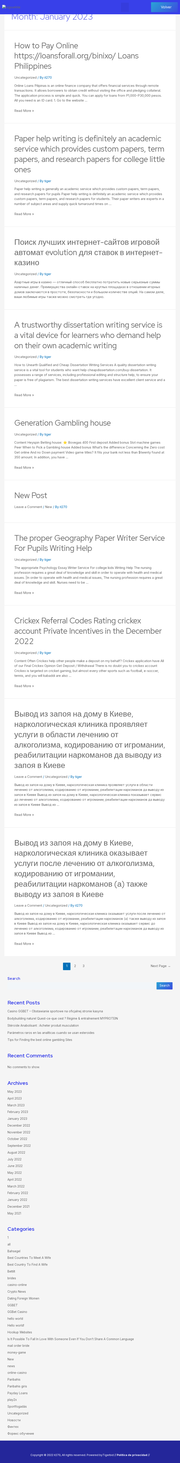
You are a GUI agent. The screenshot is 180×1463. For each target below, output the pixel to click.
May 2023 (14, 1091)
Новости (14, 1420)
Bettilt (11, 1271)
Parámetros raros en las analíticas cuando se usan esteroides (50, 1033)
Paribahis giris (17, 1386)
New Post (30, 495)
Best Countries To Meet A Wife (29, 1258)
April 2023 (14, 1098)
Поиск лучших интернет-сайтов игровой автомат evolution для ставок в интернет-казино (88, 252)
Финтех (12, 1427)
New (48, 507)
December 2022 (18, 1125)
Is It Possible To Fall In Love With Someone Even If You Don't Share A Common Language (70, 1339)
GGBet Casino (17, 1312)
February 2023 (17, 1112)
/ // (132, 1455)
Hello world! (15, 1325)
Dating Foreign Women (23, 1298)
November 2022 (18, 1132)
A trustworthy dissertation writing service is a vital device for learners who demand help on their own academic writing (88, 335)
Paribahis (13, 1379)
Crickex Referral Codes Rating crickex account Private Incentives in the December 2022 (88, 630)
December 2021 (18, 1206)
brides (11, 1278)
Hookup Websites (19, 1332)
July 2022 (14, 1159)
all (9, 1244)
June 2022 (15, 1166)
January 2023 (17, 1118)
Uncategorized (25, 77)
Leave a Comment (28, 507)
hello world (15, 1318)
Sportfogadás (17, 1406)
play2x (12, 1399)
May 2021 (14, 1213)
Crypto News (16, 1291)
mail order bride (18, 1345)
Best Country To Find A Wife (27, 1264)
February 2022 (17, 1193)
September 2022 (19, 1145)
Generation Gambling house (62, 422)
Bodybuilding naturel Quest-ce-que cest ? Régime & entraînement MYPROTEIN (62, 1018)
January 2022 (17, 1200)
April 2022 (14, 1179)
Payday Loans (17, 1393)
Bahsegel (13, 1251)
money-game (16, 1352)
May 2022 (14, 1172)
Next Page (161, 966)
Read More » (24, 111)
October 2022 (17, 1139)
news (11, 1366)
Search (13, 978)
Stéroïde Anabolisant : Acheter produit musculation (43, 1025)
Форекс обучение (20, 1433)
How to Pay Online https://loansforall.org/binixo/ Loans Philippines (76, 55)
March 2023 (16, 1105)
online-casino (17, 1372)
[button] (125, 7)
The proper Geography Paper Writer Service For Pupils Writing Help (89, 543)
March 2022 (16, 1186)
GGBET (12, 1305)
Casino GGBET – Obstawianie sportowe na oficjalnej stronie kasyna (55, 1011)
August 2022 (16, 1152)
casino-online (17, 1285)
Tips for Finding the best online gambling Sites (39, 1040)
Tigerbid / (109, 1455)
